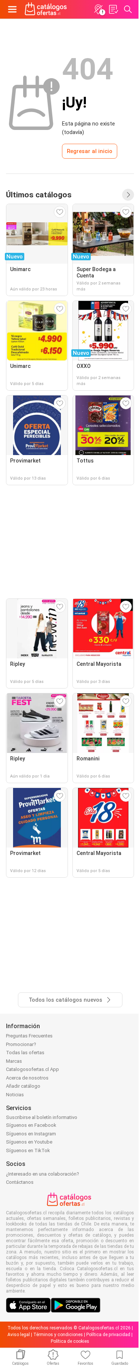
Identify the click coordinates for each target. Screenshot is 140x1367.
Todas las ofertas (25, 1052)
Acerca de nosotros (27, 1078)
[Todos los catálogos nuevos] (128, 195)
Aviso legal (18, 1334)
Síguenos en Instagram (31, 1133)
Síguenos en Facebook (31, 1125)
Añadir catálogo (23, 1086)
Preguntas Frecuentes (29, 1036)
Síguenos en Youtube (29, 1142)
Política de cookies (70, 1341)
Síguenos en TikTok (28, 1150)
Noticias (15, 1094)
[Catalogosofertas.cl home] (47, 9)
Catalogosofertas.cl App (32, 1069)
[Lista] (113, 9)
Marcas (14, 1061)
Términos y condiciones (58, 1334)
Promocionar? (21, 1044)
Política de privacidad (108, 1334)
